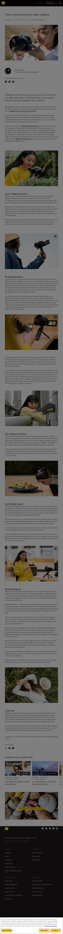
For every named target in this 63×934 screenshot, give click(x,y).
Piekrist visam (44, 930)
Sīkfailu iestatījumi (6, 930)
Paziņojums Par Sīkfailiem (51, 926)
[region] (31, 925)
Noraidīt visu (55, 930)
